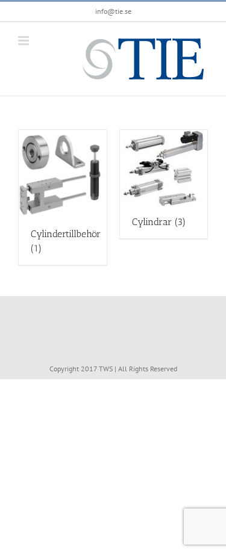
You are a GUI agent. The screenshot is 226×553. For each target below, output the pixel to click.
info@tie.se (113, 11)
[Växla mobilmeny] (24, 40)
